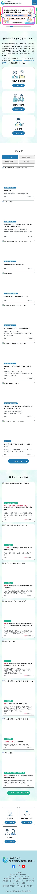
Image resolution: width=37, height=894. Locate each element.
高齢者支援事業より (10, 161)
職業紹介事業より (27, 157)
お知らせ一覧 (18, 461)
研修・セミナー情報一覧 (18, 793)
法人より (26, 161)
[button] (34, 16)
